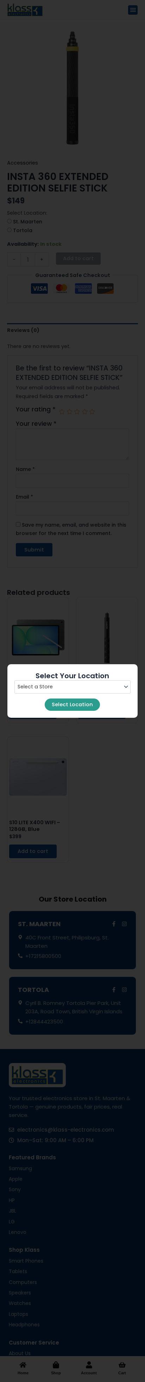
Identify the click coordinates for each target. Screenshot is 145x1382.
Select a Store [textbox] (35, 686)
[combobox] (72, 687)
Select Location (72, 704)
